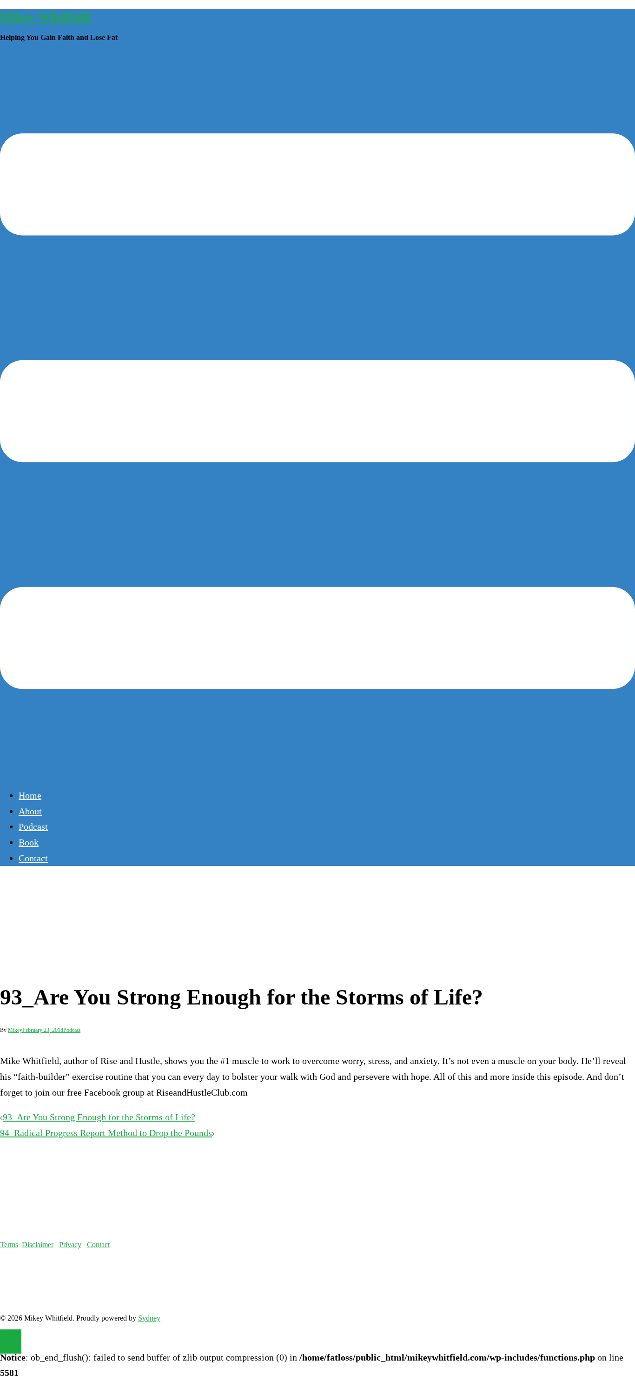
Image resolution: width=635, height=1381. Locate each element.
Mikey (15, 1030)
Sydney (149, 1318)
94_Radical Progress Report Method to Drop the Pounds (106, 1133)
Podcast (33, 826)
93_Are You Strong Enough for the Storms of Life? (99, 1117)
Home (30, 795)
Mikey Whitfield (45, 16)
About (30, 811)
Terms (9, 1245)
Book (29, 842)
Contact (33, 858)
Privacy (70, 1245)
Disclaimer (37, 1245)
